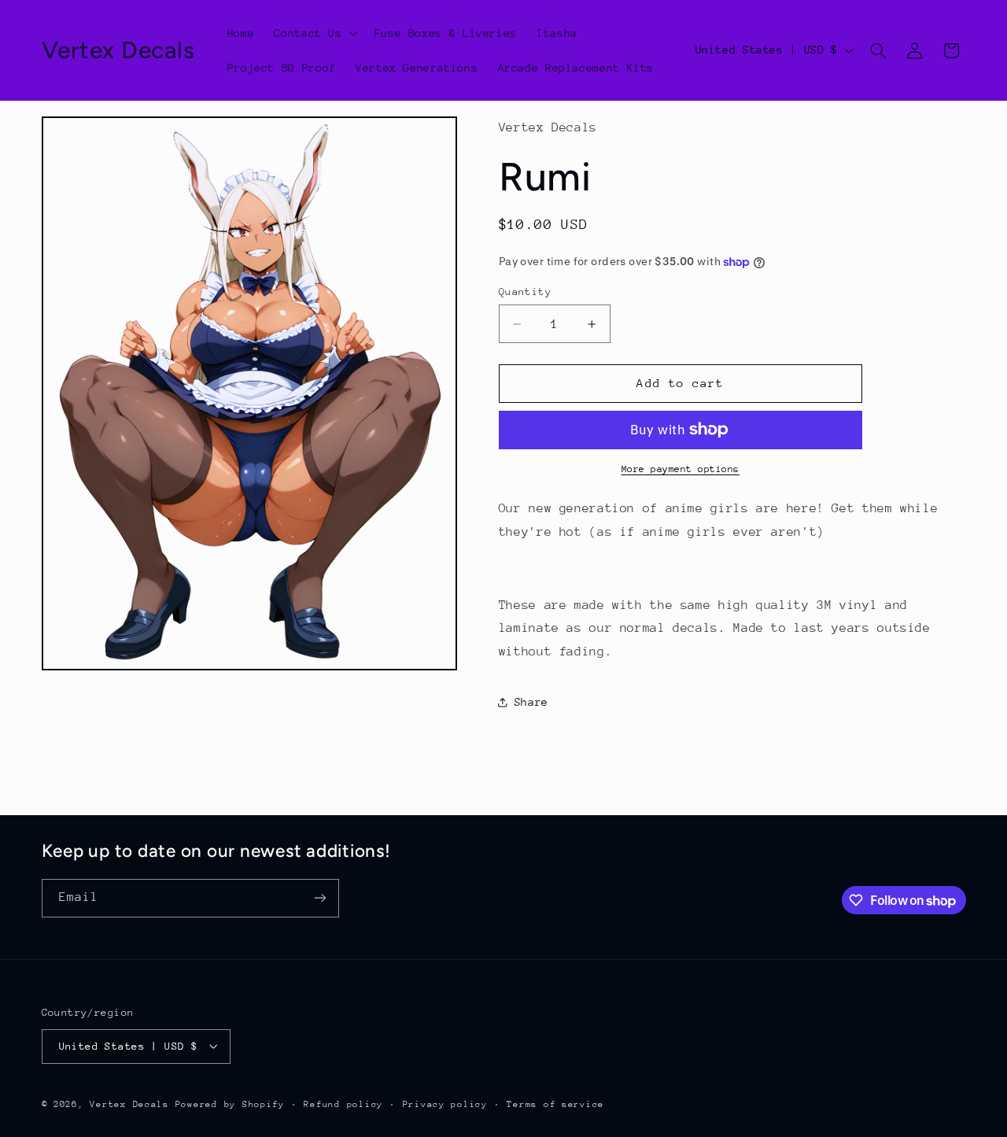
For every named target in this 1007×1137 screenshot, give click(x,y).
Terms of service (555, 1103)
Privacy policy (445, 1103)
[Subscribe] (319, 898)
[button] (314, 33)
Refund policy (343, 1103)
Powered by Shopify (230, 1103)
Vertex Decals (129, 1103)
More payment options (681, 468)
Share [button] (531, 702)
